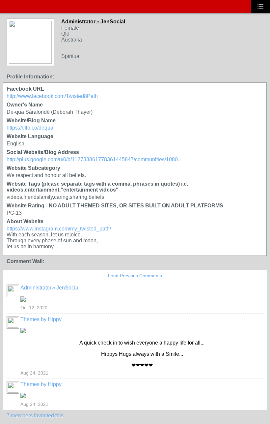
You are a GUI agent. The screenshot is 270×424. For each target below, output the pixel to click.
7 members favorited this (35, 415)
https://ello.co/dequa (30, 128)
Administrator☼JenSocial (50, 287)
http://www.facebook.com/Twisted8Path (52, 96)
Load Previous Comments (135, 275)
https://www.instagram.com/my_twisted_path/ (59, 228)
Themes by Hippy (41, 319)
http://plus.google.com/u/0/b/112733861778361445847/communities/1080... (94, 159)
